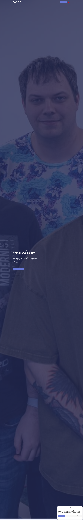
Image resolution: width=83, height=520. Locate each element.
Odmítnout (68, 515)
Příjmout (61, 515)
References (44, 2)
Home (32, 2)
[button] (81, 507)
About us (38, 2)
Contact (54, 2)
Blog (49, 2)
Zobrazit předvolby (77, 515)
